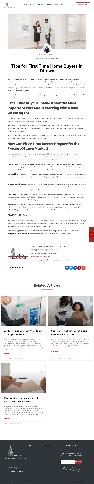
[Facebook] (65, 469)
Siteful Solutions (36, 481)
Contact (34, 246)
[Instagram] (71, 469)
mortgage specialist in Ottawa (18, 234)
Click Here (67, 260)
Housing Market (54, 58)
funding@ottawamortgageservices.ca (44, 250)
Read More (7, 353)
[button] (67, 268)
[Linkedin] (77, 469)
